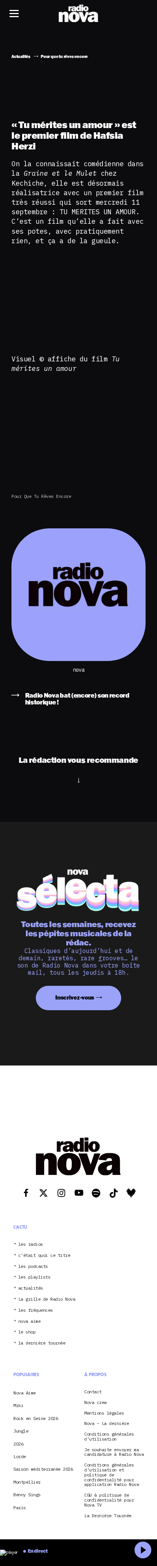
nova (78, 670)
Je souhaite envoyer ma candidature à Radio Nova (114, 1452)
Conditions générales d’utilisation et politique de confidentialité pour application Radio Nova (111, 1475)
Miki (18, 1405)
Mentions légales (104, 1413)
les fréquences (35, 1310)
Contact (93, 1392)
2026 (18, 1444)
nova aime (29, 1321)
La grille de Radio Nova (46, 1299)
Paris (19, 1507)
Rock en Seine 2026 (35, 1418)
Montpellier (27, 1482)
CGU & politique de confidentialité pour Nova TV (109, 1500)
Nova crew (95, 1402)
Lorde (19, 1456)
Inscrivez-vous (74, 997)
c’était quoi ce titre (44, 1255)
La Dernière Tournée (107, 1515)
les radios (30, 1244)
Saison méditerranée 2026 (43, 1469)
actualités (30, 1288)
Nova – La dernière (106, 1423)
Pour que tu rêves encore (41, 496)
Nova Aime (24, 1393)
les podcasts (33, 1266)
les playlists (34, 1277)
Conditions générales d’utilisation (109, 1437)
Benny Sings (27, 1494)
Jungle (20, 1431)
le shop (27, 1332)
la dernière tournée (42, 1343)
